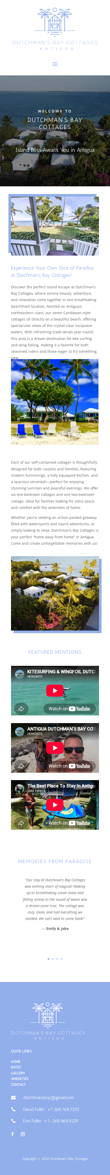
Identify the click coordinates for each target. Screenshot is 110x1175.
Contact (18, 1084)
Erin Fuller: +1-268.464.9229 (51, 1121)
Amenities (20, 1079)
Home (15, 1061)
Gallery (18, 1073)
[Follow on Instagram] (23, 1134)
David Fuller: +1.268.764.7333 (51, 1109)
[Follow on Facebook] (12, 1134)
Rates (16, 1067)
